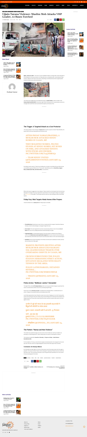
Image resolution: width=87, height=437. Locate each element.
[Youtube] (81, 2)
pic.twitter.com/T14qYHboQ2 (41, 153)
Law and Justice (10, 11)
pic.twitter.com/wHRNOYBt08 (41, 272)
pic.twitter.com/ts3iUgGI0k (40, 319)
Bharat (33, 357)
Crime (3, 11)
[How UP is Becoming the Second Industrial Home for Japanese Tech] (18, 70)
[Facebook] (75, 2)
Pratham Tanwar (6, 19)
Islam (6, 11)
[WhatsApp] (63, 20)
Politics (15, 11)
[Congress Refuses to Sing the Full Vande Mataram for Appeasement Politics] (18, 77)
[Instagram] (77, 2)
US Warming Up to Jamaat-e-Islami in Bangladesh (56, 367)
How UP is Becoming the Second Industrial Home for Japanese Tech (9, 70)
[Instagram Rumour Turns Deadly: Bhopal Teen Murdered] (81, 54)
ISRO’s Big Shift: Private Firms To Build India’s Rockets (9, 63)
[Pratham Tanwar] (12, 86)
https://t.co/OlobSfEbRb (41, 316)
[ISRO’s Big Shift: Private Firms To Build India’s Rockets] (18, 64)
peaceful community (47, 357)
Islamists (41, 357)
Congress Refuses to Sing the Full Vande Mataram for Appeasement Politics (9, 76)
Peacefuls (53, 357)
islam (38, 357)
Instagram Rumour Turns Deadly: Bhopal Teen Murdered (73, 54)
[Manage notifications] (84, 427)
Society (22, 11)
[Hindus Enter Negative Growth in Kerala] (18, 399)
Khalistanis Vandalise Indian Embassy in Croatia (33, 367)
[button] (84, 1)
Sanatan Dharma (58, 357)
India (35, 357)
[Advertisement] (44, 66)
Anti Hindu (28, 357)
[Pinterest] (60, 20)
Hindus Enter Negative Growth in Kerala (8, 399)
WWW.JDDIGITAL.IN (69, 425)
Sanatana (18, 11)
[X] (79, 2)
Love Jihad (28, 194)
